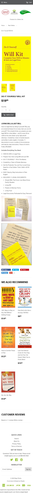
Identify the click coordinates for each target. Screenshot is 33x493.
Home (2, 25)
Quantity (3, 107)
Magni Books (17, 478)
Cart (30, 2)
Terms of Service (16, 446)
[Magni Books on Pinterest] (21, 460)
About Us (16, 441)
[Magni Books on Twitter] (11, 460)
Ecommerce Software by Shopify (16, 481)
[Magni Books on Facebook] (16, 460)
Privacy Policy (16, 444)
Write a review (18, 420)
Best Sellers (11, 25)
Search (16, 438)
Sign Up (28, 469)
